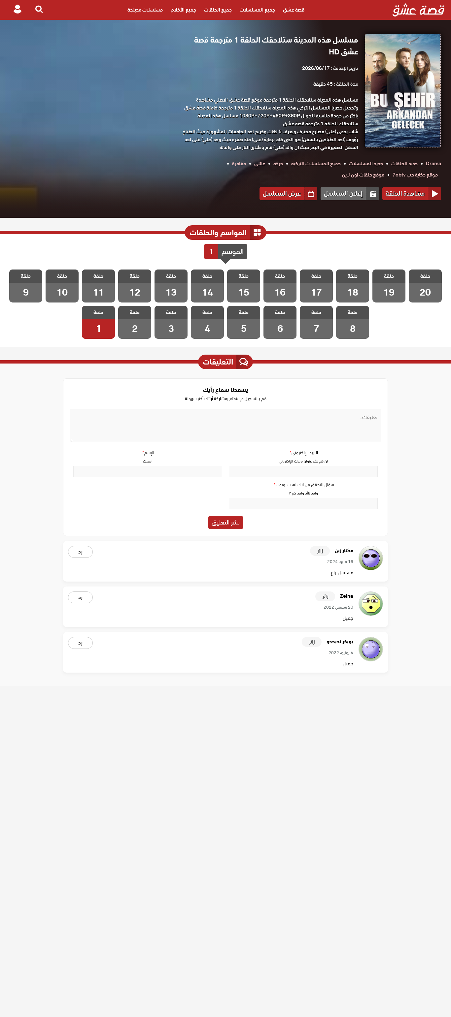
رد (80, 551)
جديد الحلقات (404, 164)
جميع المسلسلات (257, 10)
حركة (278, 164)
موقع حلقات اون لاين (363, 175)
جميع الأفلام (183, 10)
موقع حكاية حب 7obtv (415, 175)
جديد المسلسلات (366, 164)
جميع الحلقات (218, 10)
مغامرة (239, 164)
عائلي (259, 164)
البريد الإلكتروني (303, 453)
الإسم (148, 453)
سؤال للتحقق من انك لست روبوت (303, 485)
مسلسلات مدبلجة (145, 10)
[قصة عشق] (418, 10)
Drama (433, 164)
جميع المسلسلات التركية (316, 164)
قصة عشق (293, 10)
